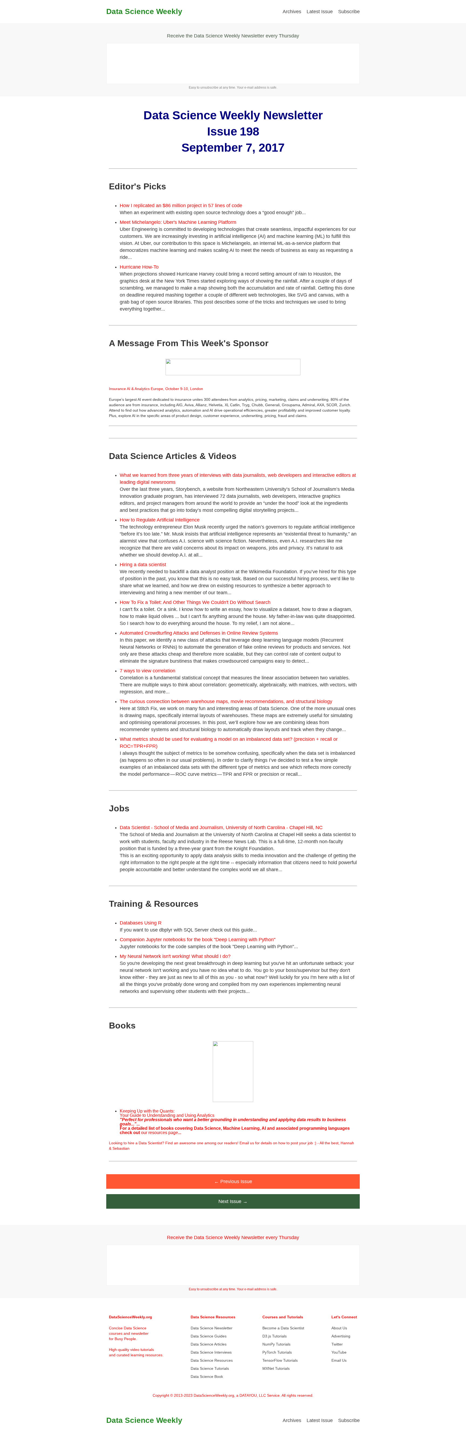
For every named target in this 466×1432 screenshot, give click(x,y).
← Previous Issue (233, 1181)
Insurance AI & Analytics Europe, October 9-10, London (156, 389)
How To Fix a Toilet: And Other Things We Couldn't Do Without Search (195, 602)
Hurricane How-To (139, 267)
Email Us (339, 1360)
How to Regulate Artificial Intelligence (160, 520)
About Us (339, 1328)
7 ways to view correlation (147, 670)
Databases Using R (141, 923)
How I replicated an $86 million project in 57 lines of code (181, 205)
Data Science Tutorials (210, 1368)
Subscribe (349, 11)
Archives (292, 11)
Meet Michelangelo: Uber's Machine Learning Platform (178, 222)
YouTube (339, 1352)
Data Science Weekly (144, 11)
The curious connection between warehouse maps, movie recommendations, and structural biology (226, 701)
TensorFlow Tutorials (280, 1360)
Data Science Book (207, 1376)
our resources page (159, 1132)
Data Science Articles (209, 1344)
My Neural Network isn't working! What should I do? (175, 956)
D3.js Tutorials (274, 1336)
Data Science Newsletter (211, 1328)
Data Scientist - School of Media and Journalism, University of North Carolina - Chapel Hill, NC (221, 827)
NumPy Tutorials (276, 1344)
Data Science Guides (209, 1336)
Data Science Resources (212, 1360)
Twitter (337, 1344)
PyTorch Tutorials (277, 1352)
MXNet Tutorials (276, 1368)
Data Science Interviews (211, 1352)
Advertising (340, 1336)
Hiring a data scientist (143, 564)
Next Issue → (233, 1201)
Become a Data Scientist (283, 1328)
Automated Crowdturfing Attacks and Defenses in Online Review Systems (199, 633)
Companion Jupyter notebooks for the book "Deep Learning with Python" (197, 939)
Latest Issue (320, 11)
